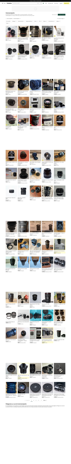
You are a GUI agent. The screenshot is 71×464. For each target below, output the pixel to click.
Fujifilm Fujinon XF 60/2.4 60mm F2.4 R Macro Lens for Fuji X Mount (59, 395)
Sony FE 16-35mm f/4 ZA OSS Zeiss (10, 304)
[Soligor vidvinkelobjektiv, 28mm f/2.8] (59, 173)
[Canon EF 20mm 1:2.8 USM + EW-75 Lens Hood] (47, 368)
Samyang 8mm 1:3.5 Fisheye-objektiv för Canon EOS (10, 56)
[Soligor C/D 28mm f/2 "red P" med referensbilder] (47, 155)
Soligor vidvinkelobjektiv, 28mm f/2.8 (59, 180)
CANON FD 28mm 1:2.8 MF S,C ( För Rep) (11, 163)
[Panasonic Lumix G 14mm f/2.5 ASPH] (11, 191)
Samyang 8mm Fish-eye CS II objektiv (34, 322)
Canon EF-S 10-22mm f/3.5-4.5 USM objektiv (59, 38)
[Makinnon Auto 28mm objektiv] (35, 49)
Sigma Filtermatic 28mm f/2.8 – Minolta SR (11, 269)
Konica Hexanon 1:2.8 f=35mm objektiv (59, 163)
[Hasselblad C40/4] (47, 49)
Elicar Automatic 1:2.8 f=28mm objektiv (35, 304)
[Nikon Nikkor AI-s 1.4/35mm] (47, 31)
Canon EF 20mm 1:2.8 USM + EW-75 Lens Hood (47, 376)
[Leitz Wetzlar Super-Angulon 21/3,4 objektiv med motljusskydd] (11, 226)
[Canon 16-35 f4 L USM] (47, 297)
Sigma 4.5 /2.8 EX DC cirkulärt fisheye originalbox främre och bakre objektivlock (59, 56)
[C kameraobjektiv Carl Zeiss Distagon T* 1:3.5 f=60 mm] (23, 173)
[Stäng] (70, 0)
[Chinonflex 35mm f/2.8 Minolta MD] (11, 31)
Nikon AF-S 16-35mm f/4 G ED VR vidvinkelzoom (47, 251)
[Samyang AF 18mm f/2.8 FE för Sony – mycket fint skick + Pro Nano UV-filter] (47, 333)
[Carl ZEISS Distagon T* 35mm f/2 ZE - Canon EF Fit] (59, 226)
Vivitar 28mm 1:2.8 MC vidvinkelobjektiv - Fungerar (22, 340)
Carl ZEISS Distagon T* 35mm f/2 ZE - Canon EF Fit (59, 234)
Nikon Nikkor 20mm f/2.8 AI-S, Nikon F (46, 109)
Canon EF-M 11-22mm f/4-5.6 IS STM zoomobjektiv (23, 92)
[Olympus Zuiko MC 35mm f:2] (11, 315)
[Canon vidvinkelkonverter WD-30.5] (23, 297)
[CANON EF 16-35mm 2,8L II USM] (59, 333)
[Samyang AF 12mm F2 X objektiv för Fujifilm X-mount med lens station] (35, 333)
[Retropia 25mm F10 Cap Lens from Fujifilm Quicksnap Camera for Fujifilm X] (35, 387)
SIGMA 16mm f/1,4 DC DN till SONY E (23, 322)
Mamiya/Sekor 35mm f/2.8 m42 (35, 197)
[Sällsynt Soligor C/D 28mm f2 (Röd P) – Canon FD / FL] (23, 102)
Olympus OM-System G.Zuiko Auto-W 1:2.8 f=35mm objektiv (59, 198)
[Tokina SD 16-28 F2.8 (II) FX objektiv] (23, 226)
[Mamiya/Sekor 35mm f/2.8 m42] (35, 191)
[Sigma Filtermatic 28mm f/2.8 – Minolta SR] (11, 262)
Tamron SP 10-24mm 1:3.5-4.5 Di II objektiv (11, 376)
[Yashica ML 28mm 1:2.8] (23, 387)
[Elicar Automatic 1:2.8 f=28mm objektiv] (35, 297)
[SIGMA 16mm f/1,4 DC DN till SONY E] (23, 315)
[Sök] (38, 3)
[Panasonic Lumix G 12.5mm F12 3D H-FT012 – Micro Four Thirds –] (47, 84)
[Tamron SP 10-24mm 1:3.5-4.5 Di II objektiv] (11, 368)
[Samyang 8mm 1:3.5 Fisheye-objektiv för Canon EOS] (11, 49)
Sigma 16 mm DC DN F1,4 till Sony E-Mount (47, 127)
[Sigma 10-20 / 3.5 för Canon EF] (11, 333)
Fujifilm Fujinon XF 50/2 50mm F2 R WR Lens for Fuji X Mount (59, 269)
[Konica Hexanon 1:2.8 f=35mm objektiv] (59, 155)
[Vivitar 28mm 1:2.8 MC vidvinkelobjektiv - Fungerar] (23, 333)
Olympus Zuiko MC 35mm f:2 (10, 321)
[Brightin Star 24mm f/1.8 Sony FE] (59, 244)
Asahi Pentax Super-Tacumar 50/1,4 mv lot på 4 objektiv (58, 322)
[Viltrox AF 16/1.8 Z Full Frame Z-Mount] (47, 226)
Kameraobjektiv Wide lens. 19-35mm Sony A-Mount (59, 376)
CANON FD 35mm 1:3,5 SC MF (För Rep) (59, 127)
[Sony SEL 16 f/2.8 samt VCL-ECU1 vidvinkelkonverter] (23, 244)
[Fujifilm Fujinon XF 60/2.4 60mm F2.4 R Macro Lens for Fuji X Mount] (59, 387)
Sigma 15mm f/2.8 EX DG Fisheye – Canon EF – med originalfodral (35, 251)
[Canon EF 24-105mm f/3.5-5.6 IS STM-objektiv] (35, 102)
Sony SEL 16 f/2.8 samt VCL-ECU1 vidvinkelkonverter (23, 251)
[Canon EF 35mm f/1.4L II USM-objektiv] (59, 102)
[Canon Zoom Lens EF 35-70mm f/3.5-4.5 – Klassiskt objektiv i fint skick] (47, 191)
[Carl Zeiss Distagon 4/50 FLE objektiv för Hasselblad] (23, 49)
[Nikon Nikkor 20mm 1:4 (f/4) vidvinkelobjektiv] (23, 120)
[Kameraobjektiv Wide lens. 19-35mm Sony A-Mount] (59, 368)
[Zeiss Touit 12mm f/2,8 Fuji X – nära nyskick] (23, 368)
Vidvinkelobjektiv (8, 126)
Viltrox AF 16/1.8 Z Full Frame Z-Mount (47, 234)
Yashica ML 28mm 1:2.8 (21, 394)
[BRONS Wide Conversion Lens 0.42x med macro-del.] (11, 84)
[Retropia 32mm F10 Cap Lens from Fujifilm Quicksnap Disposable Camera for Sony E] (47, 387)
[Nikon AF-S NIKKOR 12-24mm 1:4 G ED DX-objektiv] (35, 31)
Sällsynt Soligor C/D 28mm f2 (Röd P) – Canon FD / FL (23, 109)
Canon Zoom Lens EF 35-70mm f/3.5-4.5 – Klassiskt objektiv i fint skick (47, 198)
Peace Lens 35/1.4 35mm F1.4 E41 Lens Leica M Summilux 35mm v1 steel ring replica (47, 269)
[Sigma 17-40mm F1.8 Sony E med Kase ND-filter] (59, 84)
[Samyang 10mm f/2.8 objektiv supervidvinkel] (47, 315)
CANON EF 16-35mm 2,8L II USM (59, 339)
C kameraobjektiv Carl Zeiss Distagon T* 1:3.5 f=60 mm (22, 180)
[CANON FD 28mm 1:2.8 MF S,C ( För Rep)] (11, 155)
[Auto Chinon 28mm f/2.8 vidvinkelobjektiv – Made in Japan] (11, 102)
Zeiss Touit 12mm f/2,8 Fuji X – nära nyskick (23, 376)
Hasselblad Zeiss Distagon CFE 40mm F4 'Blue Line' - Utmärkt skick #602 (11, 395)
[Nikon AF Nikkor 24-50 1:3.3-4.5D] (35, 368)
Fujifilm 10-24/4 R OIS (33, 126)
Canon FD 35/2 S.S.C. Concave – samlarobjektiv (23, 163)
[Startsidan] (9, 3)
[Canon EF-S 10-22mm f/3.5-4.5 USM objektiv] (59, 31)
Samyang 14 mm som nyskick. (22, 268)
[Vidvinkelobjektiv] (11, 120)
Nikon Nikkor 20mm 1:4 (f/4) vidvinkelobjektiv (22, 127)
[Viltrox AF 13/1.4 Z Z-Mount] (35, 226)
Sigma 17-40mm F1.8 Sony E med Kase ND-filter (59, 92)
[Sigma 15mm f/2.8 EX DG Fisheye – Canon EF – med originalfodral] (35, 244)
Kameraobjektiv (9, 18)
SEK (46, 3)
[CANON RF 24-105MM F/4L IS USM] (59, 297)
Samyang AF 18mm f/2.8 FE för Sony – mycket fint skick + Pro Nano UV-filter (47, 340)
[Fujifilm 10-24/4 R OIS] (35, 120)
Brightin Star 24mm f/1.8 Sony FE (59, 250)
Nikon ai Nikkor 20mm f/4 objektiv (35, 162)
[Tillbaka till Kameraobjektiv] (6, 18)
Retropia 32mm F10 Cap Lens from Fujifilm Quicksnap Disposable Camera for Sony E (47, 395)
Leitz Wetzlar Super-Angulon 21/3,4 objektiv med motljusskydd (11, 234)
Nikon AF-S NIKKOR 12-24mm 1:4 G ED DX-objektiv (35, 38)
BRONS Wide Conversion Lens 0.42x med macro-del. (10, 92)
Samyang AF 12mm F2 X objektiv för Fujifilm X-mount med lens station (35, 340)
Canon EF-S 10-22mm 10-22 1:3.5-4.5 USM (35, 92)
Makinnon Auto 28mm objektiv (34, 55)
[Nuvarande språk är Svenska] (43, 3)
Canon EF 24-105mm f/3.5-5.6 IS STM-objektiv (35, 109)
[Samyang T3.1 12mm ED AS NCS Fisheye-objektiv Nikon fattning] (23, 31)
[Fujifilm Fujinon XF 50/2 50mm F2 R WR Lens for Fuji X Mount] (59, 262)
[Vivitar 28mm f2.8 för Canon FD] (11, 173)
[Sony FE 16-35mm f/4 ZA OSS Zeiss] (11, 297)
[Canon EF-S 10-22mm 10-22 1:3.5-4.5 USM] (35, 84)
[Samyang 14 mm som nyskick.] (23, 262)
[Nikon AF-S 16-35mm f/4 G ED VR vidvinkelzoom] (47, 244)
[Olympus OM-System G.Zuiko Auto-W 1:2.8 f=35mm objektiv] (59, 191)
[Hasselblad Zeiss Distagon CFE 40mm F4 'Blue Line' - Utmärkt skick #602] (11, 387)
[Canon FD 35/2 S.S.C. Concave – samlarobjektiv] (23, 155)
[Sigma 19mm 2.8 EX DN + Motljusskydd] (23, 191)
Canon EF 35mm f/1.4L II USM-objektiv (59, 109)
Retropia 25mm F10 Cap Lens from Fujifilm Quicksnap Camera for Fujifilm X (35, 395)
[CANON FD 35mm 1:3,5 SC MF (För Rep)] (59, 120)
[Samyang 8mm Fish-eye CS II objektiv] (35, 315)
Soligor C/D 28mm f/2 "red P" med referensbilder (47, 163)
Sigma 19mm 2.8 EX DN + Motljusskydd (22, 198)
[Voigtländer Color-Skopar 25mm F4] (47, 173)
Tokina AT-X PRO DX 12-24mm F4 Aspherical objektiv (11, 251)
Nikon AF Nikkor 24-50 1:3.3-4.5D (35, 375)
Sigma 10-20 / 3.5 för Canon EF (11, 339)
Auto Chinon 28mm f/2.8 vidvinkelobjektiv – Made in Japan (11, 109)
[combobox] (25, 3)
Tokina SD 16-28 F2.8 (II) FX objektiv (22, 234)
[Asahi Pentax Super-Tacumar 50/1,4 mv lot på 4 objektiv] (59, 315)
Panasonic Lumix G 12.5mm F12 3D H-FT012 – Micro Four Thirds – (47, 92)
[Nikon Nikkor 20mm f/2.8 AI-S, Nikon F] (47, 102)
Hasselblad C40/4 (45, 55)
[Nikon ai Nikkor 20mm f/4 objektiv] (35, 155)
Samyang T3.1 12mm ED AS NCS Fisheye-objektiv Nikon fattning (23, 38)
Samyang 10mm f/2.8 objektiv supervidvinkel (46, 322)
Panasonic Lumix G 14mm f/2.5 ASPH (10, 198)
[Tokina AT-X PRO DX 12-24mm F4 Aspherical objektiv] (11, 244)
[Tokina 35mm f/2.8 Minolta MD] (35, 173)
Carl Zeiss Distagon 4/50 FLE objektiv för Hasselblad (22, 56)
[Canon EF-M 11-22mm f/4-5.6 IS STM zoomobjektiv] (23, 84)
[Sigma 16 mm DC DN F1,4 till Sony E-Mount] (47, 120)
